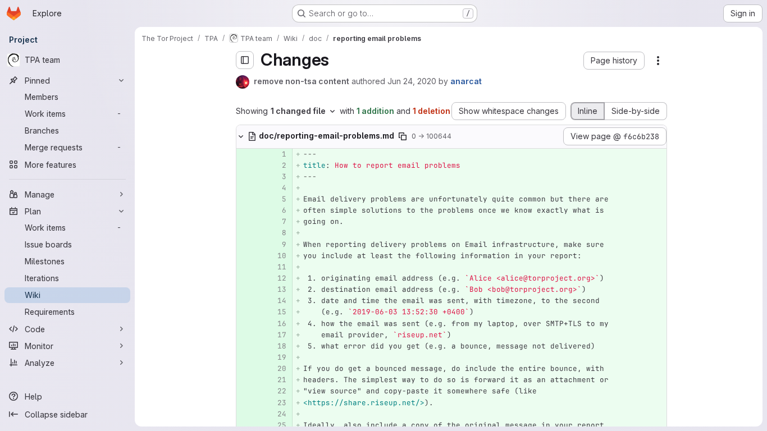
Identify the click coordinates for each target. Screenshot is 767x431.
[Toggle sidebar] (245, 60)
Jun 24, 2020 (411, 81)
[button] (614, 61)
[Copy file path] (402, 136)
